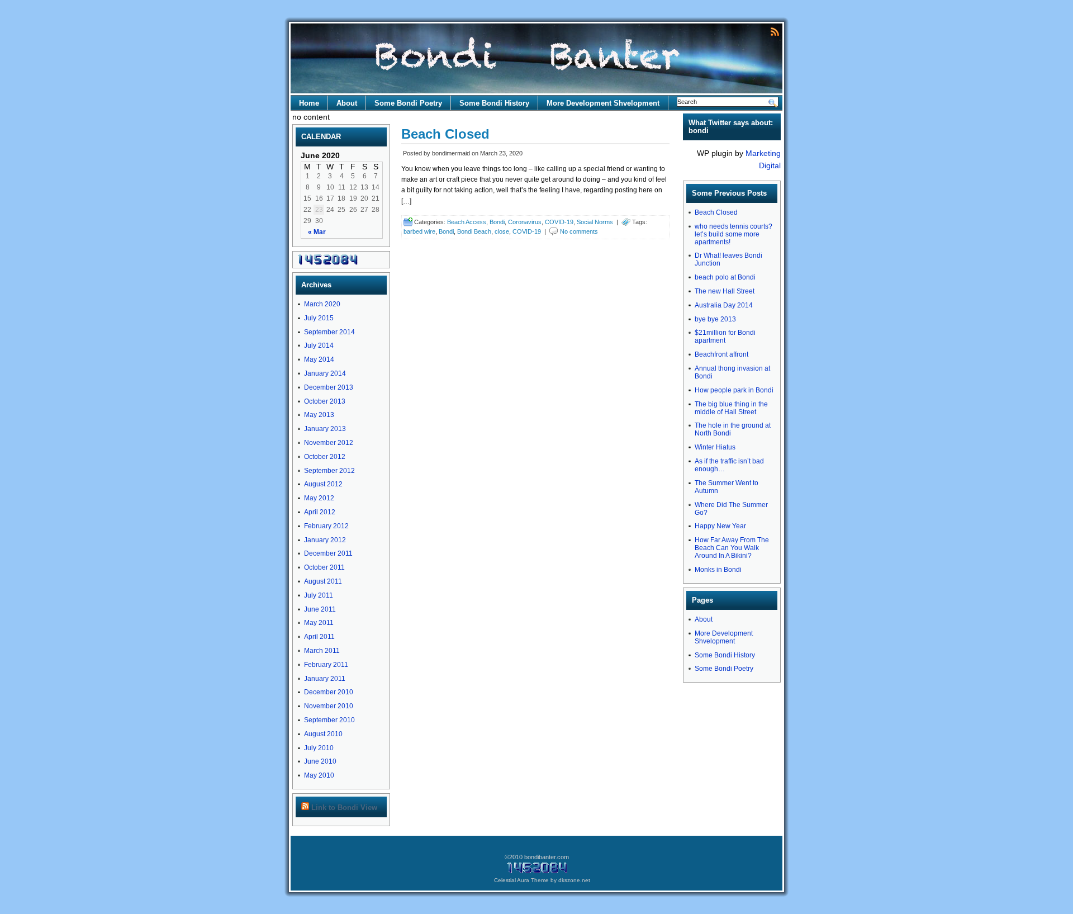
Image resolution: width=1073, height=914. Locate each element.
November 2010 (328, 706)
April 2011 (319, 637)
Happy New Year (720, 526)
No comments (579, 231)
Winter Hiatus (715, 447)
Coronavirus (525, 222)
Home (309, 103)
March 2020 (322, 304)
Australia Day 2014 (724, 305)
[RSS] (775, 31)
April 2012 (319, 512)
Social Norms (595, 222)
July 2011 (318, 595)
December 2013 (328, 387)
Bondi (497, 222)
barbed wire (419, 231)
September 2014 (329, 332)
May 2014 (319, 359)
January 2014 (325, 373)
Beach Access (466, 222)
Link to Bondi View (344, 807)
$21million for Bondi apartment (725, 336)
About (346, 103)
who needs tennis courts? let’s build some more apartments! (733, 234)
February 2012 (326, 526)
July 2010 (319, 748)
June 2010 (320, 761)
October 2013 (324, 401)
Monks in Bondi (718, 570)
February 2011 (326, 665)
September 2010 (329, 720)
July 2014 (319, 345)
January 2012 (325, 540)
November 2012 (328, 443)
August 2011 (323, 581)
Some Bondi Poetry (408, 103)
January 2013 (325, 429)
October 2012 (324, 457)
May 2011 (319, 623)
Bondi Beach (474, 231)
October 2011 (324, 567)
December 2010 (328, 692)
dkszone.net (574, 880)
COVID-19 (559, 222)
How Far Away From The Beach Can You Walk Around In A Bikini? (732, 548)
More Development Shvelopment (603, 103)
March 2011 (322, 651)
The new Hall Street (724, 291)
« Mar (317, 232)
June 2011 (320, 609)
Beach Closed (445, 133)
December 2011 (328, 553)
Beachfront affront (721, 354)
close (502, 231)
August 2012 (323, 484)
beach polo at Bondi (725, 277)
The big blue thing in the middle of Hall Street (731, 408)
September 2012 (329, 471)
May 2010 (319, 775)
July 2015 (319, 318)
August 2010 (323, 734)
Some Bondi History (494, 103)
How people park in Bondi (734, 390)
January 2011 (324, 679)
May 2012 (319, 498)
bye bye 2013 (715, 319)
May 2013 (319, 415)
